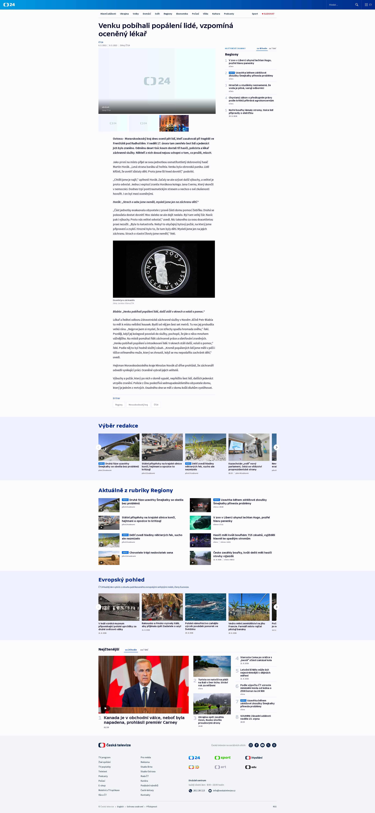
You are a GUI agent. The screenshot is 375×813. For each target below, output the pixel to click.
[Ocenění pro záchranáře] (164, 269)
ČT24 (100, 42)
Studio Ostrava (148, 771)
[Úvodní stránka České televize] (114, 745)
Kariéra (144, 780)
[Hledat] (357, 4)
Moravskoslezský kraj (138, 404)
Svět (157, 13)
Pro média (146, 757)
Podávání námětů (149, 785)
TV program (104, 757)
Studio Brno (146, 766)
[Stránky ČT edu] (250, 766)
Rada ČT (145, 776)
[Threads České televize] (274, 745)
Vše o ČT (102, 794)
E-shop (102, 785)
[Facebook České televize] (256, 745)
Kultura (216, 13)
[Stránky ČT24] (194, 757)
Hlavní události (108, 13)
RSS (275, 806)
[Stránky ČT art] (220, 766)
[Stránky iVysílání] (253, 757)
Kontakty (145, 794)
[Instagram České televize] (250, 745)
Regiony (168, 13)
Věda (205, 13)
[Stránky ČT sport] (223, 757)
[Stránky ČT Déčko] (194, 766)
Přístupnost (151, 806)
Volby (136, 13)
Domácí (147, 13)
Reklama (145, 762)
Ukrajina (124, 13)
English (120, 806)
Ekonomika (182, 13)
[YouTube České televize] (262, 745)
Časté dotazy (147, 790)
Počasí (195, 13)
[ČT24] (9, 4)
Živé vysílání (104, 762)
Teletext (102, 771)
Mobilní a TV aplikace (109, 790)
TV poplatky (104, 766)
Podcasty (229, 13)
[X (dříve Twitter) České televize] (268, 745)
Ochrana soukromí (135, 806)
